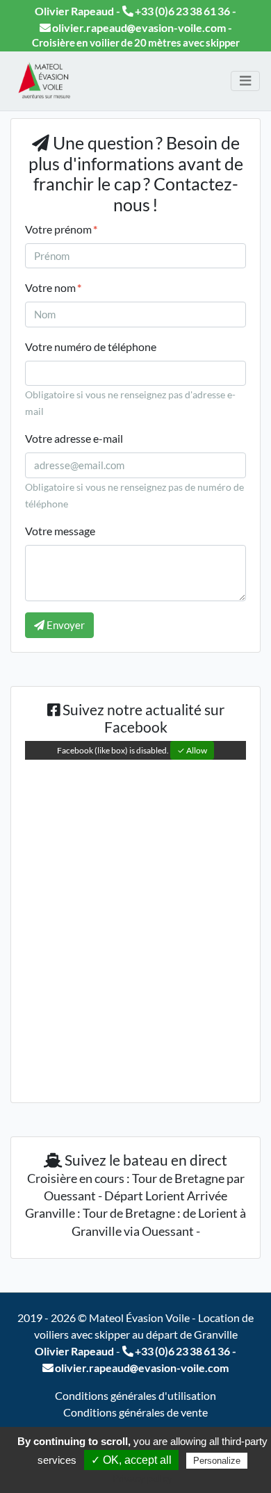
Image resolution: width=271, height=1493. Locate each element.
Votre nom (53, 287)
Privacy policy (142, 1478)
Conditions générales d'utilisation (135, 1395)
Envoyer (64, 625)
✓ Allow (192, 750)
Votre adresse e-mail (74, 438)
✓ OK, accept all (131, 1460)
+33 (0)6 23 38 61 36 (181, 10)
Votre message (60, 530)
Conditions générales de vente (135, 1412)
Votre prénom (61, 229)
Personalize (216, 1460)
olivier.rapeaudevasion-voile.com (138, 27)
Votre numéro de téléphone (90, 346)
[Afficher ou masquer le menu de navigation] (245, 81)
